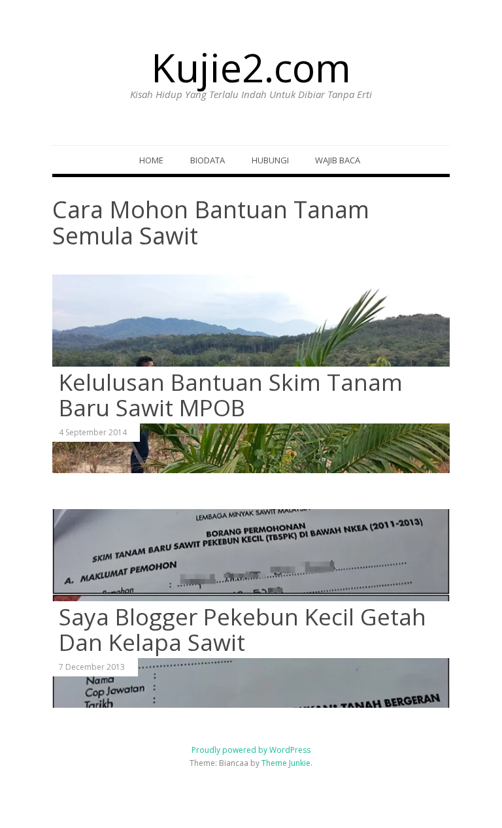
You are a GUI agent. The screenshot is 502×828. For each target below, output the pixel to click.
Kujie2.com (251, 67)
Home (151, 160)
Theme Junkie (285, 763)
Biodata (207, 160)
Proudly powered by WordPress (251, 749)
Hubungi (270, 160)
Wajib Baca (337, 160)
